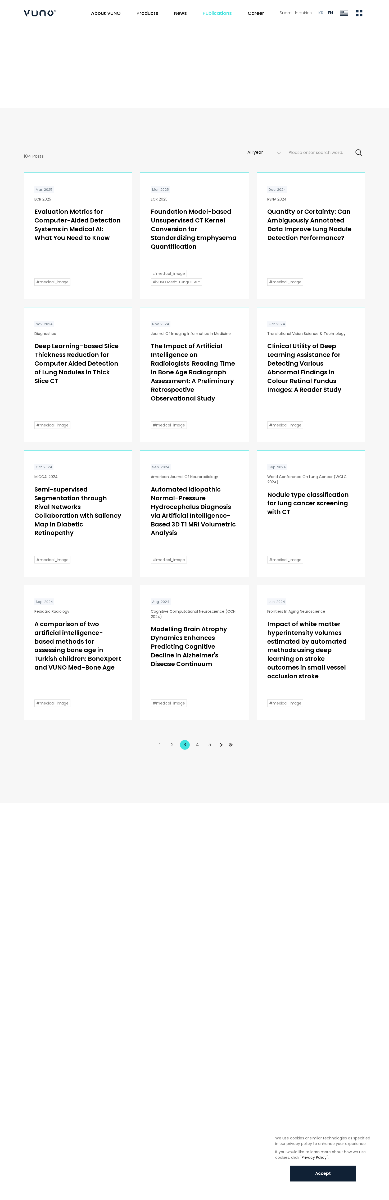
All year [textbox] (255, 152)
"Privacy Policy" (314, 1157)
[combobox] (264, 152)
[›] (221, 745)
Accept (323, 1173)
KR (321, 13)
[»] (231, 745)
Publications (55, 50)
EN (330, 13)
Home (29, 50)
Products (147, 13)
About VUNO (106, 13)
